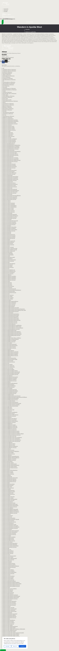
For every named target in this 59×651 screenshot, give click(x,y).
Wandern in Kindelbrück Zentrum (9, 380)
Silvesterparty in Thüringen (8, 104)
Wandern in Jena (5, 363)
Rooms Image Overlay (6, 99)
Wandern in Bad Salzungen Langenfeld (10, 159)
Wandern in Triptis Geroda (7, 577)
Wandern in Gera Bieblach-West (8, 271)
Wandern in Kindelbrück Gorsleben (9, 378)
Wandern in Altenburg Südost (8, 128)
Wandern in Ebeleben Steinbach (9, 228)
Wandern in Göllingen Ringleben (9, 278)
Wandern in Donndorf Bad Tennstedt (10, 220)
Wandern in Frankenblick (7, 253)
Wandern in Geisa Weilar (7, 266)
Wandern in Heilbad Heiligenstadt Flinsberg (11, 331)
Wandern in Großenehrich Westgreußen (10, 319)
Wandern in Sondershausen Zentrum (10, 528)
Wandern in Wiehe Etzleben (8, 621)
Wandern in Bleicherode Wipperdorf (9, 191)
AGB (3, 68)
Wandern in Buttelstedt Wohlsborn (9, 198)
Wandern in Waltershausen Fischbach (10, 595)
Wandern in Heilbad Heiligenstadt (9, 330)
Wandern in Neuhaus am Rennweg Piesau (10, 432)
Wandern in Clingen (6, 200)
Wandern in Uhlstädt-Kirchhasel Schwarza (11, 584)
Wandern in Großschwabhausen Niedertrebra (11, 326)
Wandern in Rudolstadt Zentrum (9, 481)
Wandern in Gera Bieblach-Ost (8, 269)
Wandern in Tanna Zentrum (8, 559)
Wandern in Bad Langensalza (8, 150)
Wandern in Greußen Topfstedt (8, 304)
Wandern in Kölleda (6, 382)
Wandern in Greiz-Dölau (7, 296)
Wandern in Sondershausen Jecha (9, 524)
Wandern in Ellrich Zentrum (8, 244)
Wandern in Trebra (6, 568)
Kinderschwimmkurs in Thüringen (9, 89)
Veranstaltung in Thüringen (8, 116)
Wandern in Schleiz (6, 495)
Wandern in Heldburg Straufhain (9, 340)
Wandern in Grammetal (7, 287)
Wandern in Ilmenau (6, 356)
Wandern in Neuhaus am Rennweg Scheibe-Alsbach (13, 433)
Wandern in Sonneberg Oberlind (9, 533)
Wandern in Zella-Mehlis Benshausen (10, 626)
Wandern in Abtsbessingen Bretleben (10, 120)
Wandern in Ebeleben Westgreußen (9, 229)
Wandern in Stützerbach (7, 542)
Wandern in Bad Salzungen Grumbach (10, 157)
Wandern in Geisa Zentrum (8, 267)
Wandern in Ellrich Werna (7, 243)
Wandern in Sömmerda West (8, 520)
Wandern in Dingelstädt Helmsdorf (9, 214)
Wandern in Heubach (6, 349)
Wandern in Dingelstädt (7, 213)
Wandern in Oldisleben (7, 455)
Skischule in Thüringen (7, 107)
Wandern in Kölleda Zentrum (8, 387)
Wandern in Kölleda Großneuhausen (9, 383)
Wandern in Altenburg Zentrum (9, 130)
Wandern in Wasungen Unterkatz (9, 603)
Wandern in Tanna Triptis (7, 557)
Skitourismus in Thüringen (7, 108)
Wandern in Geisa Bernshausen (8, 263)
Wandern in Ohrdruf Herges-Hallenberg (10, 451)
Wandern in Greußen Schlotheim (9, 302)
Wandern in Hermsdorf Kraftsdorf (9, 344)
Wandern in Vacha (6, 587)
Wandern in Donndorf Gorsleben (9, 222)
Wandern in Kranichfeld (7, 388)
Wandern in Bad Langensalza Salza (9, 152)
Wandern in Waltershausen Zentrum (10, 598)
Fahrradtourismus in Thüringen (8, 79)
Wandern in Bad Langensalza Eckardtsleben (11, 151)
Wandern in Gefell (6, 256)
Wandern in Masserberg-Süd (8, 409)
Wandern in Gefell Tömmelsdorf (9, 259)
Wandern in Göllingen (6, 275)
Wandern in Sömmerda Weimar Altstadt (10, 519)
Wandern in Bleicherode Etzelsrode (9, 189)
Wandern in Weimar (6, 606)
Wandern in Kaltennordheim (8, 369)
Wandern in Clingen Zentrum (8, 210)
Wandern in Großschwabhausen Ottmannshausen (12, 327)
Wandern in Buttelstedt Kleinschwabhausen (11, 195)
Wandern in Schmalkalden (7, 508)
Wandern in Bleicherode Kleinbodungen (10, 190)
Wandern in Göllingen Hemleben (9, 277)
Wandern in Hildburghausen (8, 350)
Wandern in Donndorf (6, 219)
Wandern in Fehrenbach (7, 252)
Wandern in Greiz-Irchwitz (7, 297)
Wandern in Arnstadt (6, 137)
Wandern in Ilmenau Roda (7, 360)
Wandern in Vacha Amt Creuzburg (9, 588)
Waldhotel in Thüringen (7, 117)
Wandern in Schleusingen (7, 501)
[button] (30, 22)
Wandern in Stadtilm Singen (8, 539)
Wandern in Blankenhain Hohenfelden (10, 176)
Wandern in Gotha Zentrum (8, 286)
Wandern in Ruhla (6, 482)
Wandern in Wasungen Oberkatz (9, 602)
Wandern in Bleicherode (7, 188)
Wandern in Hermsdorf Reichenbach (9, 345)
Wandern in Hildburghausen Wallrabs (10, 354)
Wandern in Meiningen (7, 411)
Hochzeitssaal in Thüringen (8, 84)
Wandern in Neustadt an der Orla (9, 436)
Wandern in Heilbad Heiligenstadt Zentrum (11, 335)
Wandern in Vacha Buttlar (7, 590)
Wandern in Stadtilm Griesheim (8, 537)
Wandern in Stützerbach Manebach (9, 544)
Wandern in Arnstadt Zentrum (8, 142)
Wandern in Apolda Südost (7, 133)
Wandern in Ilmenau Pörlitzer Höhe (9, 359)
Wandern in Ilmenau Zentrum (8, 361)
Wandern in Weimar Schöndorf (8, 610)
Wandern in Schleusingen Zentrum (9, 506)
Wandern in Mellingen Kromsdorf (9, 419)
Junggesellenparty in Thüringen (9, 88)
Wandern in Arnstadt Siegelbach (9, 141)
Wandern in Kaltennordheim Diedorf (10, 370)
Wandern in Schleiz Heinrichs (8, 496)
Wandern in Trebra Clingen (8, 569)
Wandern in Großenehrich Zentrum (9, 321)
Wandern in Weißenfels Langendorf (9, 613)
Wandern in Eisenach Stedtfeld (8, 237)
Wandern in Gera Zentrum (7, 273)
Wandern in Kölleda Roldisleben (9, 385)
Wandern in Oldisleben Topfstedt (9, 458)
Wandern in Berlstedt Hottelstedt (9, 170)
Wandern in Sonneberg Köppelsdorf (9, 532)
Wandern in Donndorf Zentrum (8, 224)
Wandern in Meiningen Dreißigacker (9, 412)
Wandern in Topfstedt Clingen (8, 563)
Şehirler (4, 102)
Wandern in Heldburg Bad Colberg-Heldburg (11, 338)
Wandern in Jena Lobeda (7, 364)
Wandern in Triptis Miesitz (7, 578)
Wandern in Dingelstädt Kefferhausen (10, 215)
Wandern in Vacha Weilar (7, 591)
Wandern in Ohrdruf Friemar (8, 450)
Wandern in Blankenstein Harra (8, 183)
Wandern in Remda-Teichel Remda (9, 464)
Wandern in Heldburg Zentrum (8, 341)
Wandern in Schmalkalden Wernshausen (10, 511)
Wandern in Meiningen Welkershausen (10, 414)
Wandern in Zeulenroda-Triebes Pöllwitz (10, 634)
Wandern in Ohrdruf (6, 448)
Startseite (27, 29)
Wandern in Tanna (6, 554)
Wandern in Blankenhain (7, 175)
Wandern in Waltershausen (8, 593)
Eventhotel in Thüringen (7, 78)
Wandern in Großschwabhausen (9, 324)
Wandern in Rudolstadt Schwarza (9, 479)
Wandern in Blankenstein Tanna (9, 185)
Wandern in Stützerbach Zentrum (9, 547)
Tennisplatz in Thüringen (7, 113)
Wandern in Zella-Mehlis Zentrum (9, 630)
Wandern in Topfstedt (7, 562)
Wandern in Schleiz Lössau (7, 498)
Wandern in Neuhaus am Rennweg (9, 430)
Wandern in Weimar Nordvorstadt (9, 608)
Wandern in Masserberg (7, 408)
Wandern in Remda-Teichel (8, 462)
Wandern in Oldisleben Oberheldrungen (10, 456)
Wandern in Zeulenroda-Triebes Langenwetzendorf (13, 632)
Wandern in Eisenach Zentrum (8, 238)
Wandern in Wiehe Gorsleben (8, 622)
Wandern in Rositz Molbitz (7, 472)
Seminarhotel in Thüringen (8, 103)
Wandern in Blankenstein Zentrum (9, 186)
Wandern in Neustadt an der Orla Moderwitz (11, 440)
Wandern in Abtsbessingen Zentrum (9, 123)
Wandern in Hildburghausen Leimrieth (10, 351)
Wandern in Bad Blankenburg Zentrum (10, 149)
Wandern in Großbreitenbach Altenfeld (10, 307)
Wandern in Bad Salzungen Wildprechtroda (11, 160)
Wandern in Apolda (6, 131)
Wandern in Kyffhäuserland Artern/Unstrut (11, 395)
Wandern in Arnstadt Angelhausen (9, 138)
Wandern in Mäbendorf (7, 407)
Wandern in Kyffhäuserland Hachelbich (10, 398)
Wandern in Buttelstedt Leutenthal (9, 196)
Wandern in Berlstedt (6, 169)
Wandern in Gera (5, 268)
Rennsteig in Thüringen (7, 97)
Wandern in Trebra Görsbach (8, 571)
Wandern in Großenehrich (7, 312)
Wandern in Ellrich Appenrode (8, 241)
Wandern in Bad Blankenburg (8, 143)
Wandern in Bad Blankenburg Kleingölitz (10, 147)
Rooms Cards (5, 98)
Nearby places (5, 94)
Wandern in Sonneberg (7, 529)
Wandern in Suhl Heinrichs (7, 552)
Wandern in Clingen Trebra (8, 208)
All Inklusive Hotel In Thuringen (9, 69)
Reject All (15, 646)
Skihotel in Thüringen (6, 106)
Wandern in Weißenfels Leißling (9, 615)
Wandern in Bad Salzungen (8, 156)
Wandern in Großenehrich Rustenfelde (10, 316)
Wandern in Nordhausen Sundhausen (10, 446)
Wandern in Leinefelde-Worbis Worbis (10, 406)
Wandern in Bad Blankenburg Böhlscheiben (11, 145)
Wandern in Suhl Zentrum (7, 553)
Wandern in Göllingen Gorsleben (9, 276)
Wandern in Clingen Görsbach (8, 203)
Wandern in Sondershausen (8, 523)
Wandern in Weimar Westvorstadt (9, 611)
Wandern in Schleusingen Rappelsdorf (10, 505)
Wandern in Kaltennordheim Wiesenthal (10, 373)
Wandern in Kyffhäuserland (8, 394)
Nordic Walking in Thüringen (8, 96)
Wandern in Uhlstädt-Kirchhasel (9, 581)
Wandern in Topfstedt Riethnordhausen (10, 566)
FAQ (3, 80)
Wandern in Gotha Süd (7, 283)
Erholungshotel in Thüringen (8, 75)
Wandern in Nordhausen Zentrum (9, 447)
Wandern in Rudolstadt (7, 476)
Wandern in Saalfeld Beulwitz (8, 490)
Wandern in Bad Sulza (6, 162)
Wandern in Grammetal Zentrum (9, 292)
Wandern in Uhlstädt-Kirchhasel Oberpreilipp (11, 583)
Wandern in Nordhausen (7, 442)
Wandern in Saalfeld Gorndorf (8, 491)
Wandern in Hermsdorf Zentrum (9, 348)
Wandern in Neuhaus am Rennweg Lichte (10, 431)
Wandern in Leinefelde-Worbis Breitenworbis (11, 403)
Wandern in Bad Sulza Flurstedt (9, 164)
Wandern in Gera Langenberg (8, 272)
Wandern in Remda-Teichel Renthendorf (10, 465)
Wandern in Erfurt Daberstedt (8, 251)
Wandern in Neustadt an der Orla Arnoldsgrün (12, 437)
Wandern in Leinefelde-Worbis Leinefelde (10, 404)
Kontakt (5, 11)
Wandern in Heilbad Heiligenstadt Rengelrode (11, 334)
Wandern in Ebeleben (6, 225)
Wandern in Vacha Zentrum (8, 592)
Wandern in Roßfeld (6, 475)
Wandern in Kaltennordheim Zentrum (10, 374)
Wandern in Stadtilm (6, 535)
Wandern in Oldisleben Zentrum (9, 460)
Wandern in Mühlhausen (7, 423)
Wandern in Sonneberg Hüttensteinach (10, 530)
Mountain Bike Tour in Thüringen (9, 93)
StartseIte (6, 9)
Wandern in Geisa (6, 262)
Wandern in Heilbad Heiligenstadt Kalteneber (11, 332)
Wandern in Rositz (6, 469)
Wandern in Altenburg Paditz (8, 127)
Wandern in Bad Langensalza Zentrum (10, 155)
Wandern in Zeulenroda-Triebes (9, 631)
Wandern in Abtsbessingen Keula (9, 122)
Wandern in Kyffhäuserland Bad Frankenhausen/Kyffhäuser (14, 397)
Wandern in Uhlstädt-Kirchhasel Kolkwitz (11, 582)
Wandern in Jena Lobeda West (8, 367)
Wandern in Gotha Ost (7, 282)
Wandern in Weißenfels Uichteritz (9, 616)
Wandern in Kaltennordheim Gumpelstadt (11, 372)
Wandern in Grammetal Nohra (8, 291)
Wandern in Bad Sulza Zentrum (8, 167)
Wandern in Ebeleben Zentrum (8, 230)
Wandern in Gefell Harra (7, 258)
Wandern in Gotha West (7, 285)
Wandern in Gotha (6, 281)
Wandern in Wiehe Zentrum (8, 624)
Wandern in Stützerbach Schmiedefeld (10, 545)
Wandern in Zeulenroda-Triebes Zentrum (11, 636)
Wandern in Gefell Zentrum (8, 261)
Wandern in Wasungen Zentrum (9, 605)
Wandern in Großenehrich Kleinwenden (10, 315)
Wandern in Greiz (6, 293)
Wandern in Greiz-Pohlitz (7, 298)
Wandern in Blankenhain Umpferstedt (10, 179)
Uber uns (6, 10)
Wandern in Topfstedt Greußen (8, 564)
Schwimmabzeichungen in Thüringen (10, 101)
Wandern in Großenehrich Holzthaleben (10, 314)
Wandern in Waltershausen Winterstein (10, 597)
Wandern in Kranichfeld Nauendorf (9, 392)
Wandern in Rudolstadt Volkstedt (9, 480)
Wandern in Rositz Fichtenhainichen (9, 470)
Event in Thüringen (6, 77)
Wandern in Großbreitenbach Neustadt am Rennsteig (13, 309)
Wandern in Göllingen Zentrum (8, 280)
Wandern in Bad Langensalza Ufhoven (10, 154)
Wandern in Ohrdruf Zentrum (8, 453)
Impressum (4, 64)
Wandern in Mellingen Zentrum (9, 422)
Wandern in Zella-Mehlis (7, 625)
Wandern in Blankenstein (7, 181)
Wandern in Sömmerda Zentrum (9, 521)
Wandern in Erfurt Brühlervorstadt (9, 249)
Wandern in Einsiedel (6, 232)
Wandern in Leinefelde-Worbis (8, 401)
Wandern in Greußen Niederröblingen (10, 301)
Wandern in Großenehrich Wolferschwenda (11, 320)
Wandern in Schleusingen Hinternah (9, 504)
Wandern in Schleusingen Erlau (8, 503)
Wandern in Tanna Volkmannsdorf (9, 558)
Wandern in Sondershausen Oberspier (10, 525)
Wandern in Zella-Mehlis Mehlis (8, 627)
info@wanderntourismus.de (8, 57)
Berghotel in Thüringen (7, 72)
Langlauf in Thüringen (7, 92)
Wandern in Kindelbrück (7, 375)
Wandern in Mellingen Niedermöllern (10, 421)
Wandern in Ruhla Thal (7, 486)
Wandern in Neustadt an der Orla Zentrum (11, 441)
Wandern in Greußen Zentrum (8, 305)
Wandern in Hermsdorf (7, 343)
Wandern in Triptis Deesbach (8, 576)
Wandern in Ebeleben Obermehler (9, 227)
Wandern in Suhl (5, 548)
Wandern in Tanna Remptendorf (9, 556)
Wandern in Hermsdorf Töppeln (9, 346)
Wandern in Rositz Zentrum (8, 474)
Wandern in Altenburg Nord (8, 126)
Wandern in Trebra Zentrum (8, 573)
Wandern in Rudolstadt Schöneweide (10, 477)
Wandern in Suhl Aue (6, 549)
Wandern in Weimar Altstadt (8, 607)
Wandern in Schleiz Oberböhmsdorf (9, 499)
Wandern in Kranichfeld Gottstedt (9, 389)
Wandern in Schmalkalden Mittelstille (10, 509)
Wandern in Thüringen (7, 561)
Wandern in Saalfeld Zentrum (8, 494)
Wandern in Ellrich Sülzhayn (8, 242)
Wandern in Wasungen (7, 600)
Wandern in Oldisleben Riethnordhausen (10, 457)
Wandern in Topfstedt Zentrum (9, 567)
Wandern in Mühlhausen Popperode (9, 427)
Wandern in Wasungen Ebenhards (9, 601)
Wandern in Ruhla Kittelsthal (8, 484)
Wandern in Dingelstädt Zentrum (9, 218)
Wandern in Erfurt (6, 246)
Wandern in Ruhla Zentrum (8, 487)
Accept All (22, 646)
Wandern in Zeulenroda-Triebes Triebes (10, 635)
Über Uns (4, 115)
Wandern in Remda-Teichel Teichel (9, 466)
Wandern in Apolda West (7, 135)
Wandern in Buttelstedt (7, 194)
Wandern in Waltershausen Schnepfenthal (11, 596)
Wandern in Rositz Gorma (7, 471)
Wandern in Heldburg (6, 336)
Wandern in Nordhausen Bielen (8, 443)
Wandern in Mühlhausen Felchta (9, 424)
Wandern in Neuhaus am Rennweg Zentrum (11, 435)
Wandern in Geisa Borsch (7, 264)
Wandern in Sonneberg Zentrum (9, 534)
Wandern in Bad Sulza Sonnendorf (9, 166)
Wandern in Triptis (6, 574)
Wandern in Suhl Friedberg (7, 550)
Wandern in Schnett (6, 514)
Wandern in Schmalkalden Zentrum (9, 513)
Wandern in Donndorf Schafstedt (9, 223)
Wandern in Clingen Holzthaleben (9, 205)
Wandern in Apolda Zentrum (8, 136)
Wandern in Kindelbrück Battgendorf (10, 377)
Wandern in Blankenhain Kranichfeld (10, 178)
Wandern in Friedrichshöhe (8, 254)
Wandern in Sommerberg (7, 515)
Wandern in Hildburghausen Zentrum (10, 355)
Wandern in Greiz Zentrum (8, 295)
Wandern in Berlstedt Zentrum (8, 174)
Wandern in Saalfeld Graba (7, 493)
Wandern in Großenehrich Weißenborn (10, 317)
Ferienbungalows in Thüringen (8, 82)
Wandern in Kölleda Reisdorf (8, 384)
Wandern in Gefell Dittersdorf (8, 257)
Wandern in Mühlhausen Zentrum (9, 428)
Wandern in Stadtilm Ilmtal (8, 538)
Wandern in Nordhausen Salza (8, 445)
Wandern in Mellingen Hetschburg (9, 418)
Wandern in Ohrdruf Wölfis (8, 452)
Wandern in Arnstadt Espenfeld (9, 140)
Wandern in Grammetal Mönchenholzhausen (11, 290)
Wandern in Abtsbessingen (7, 118)
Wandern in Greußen (6, 300)
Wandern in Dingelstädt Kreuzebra (9, 217)
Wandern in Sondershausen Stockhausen (10, 527)
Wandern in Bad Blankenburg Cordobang (10, 146)
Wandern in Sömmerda (7, 516)
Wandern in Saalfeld (6, 489)
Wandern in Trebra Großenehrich (9, 572)
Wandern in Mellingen (7, 417)
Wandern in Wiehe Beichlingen (8, 620)
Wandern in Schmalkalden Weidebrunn (10, 510)
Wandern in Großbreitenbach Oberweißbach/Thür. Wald (14, 310)
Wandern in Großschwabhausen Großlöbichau (11, 325)
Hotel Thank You (5, 86)
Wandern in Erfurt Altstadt (8, 247)
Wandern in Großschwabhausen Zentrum (11, 329)
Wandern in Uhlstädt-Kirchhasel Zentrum (11, 586)
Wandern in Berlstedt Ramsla (8, 171)
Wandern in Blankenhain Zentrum (9, 180)
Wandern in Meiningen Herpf (8, 413)
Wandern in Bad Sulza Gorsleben (9, 165)
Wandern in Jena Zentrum (7, 368)
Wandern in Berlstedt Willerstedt (9, 172)
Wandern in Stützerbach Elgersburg (9, 543)
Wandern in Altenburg (7, 125)
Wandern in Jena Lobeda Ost (8, 365)
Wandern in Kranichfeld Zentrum (9, 393)
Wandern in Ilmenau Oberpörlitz (9, 358)
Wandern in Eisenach (6, 233)
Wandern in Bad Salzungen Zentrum (10, 161)
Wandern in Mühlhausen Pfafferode (9, 426)
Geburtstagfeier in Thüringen (8, 83)
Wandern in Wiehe (6, 619)
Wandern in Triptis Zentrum (8, 579)
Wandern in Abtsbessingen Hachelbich (10, 121)
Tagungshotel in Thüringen (8, 112)
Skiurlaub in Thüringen (7, 109)
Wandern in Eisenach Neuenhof (8, 235)
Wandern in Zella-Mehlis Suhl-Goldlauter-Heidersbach (13, 629)
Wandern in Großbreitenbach (8, 306)
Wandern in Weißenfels (7, 612)
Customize (7, 646)
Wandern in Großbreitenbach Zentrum (10, 311)
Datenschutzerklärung (7, 73)
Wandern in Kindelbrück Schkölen (9, 379)
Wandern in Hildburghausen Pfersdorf (10, 353)
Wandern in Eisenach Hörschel (8, 234)
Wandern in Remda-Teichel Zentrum (10, 467)
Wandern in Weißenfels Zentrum (9, 617)
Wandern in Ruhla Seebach (7, 485)
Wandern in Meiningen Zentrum (9, 416)
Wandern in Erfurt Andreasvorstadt (9, 248)
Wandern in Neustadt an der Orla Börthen (11, 438)
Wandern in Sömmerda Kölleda (8, 518)
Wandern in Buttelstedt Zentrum (9, 199)
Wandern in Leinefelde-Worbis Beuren (10, 402)
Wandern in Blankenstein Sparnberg (10, 184)
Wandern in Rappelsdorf (7, 461)
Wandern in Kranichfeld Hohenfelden (10, 390)
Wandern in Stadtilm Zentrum (8, 540)
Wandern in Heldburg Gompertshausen (10, 339)
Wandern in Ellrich (6, 239)
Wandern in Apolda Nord (7, 132)
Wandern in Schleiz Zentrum (8, 500)
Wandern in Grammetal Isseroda (9, 288)
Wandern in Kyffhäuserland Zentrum (10, 399)
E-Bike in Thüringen (6, 74)
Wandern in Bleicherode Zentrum (9, 193)
